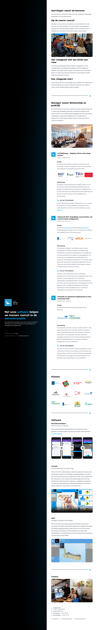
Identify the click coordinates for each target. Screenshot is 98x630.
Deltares (86, 227)
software (59, 210)
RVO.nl (68, 227)
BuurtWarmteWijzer (56, 434)
